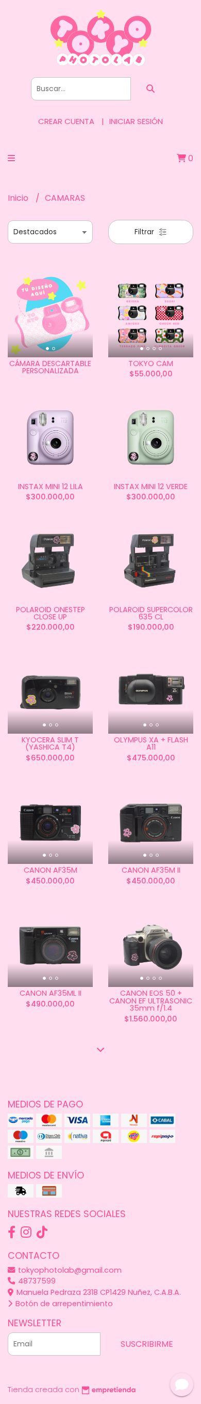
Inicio (19, 198)
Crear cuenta (66, 121)
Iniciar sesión (136, 121)
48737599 (36, 1281)
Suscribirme (147, 1344)
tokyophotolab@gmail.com (69, 1270)
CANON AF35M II (151, 870)
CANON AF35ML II (50, 993)
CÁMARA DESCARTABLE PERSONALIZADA (50, 367)
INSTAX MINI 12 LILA (50, 486)
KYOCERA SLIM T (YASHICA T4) (50, 743)
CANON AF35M (50, 870)
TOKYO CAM (150, 363)
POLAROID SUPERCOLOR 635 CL (151, 613)
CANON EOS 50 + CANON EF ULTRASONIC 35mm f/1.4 (150, 1000)
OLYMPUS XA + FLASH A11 (151, 743)
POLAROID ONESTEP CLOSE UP (50, 613)
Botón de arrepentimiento (63, 1303)
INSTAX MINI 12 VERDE (151, 486)
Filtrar (145, 232)
